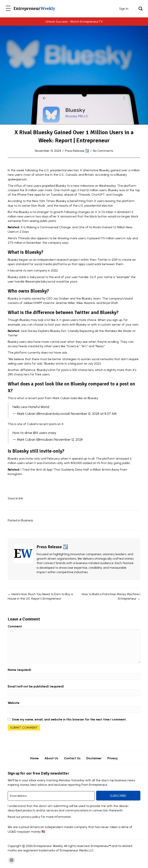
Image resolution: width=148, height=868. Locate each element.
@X (35, 433)
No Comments (103, 151)
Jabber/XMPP (32, 303)
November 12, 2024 (68, 439)
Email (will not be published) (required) (36, 686)
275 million (15, 242)
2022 (54, 270)
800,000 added (81, 463)
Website (13, 703)
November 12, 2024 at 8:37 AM (94, 414)
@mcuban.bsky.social (53, 414)
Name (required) (19, 670)
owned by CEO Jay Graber (50, 298)
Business (27, 520)
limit (53, 370)
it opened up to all (81, 458)
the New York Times (40, 201)
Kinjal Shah (110, 303)
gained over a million (125, 170)
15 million (31, 190)
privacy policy (30, 817)
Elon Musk (38, 205)
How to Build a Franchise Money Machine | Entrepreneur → (111, 596)
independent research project (58, 259)
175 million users (111, 238)
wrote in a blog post (69, 363)
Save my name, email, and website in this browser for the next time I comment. (69, 719)
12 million (92, 190)
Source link (15, 498)
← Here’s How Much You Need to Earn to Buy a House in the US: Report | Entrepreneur (40, 596)
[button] (8, 8)
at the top (133, 190)
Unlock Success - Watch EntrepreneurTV (74, 21)
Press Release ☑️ (77, 151)
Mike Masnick (85, 303)
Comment (15, 626)
